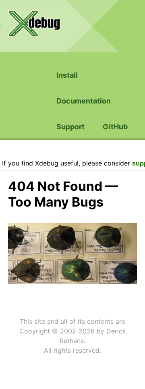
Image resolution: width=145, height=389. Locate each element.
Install (67, 75)
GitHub (115, 126)
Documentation (83, 101)
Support (70, 126)
